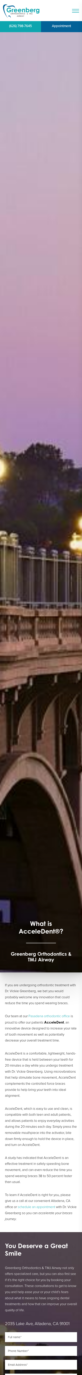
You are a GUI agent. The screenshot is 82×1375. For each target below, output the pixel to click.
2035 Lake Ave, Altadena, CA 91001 (37, 1323)
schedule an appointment (36, 1207)
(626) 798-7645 (20, 25)
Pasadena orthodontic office (49, 1016)
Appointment (61, 25)
